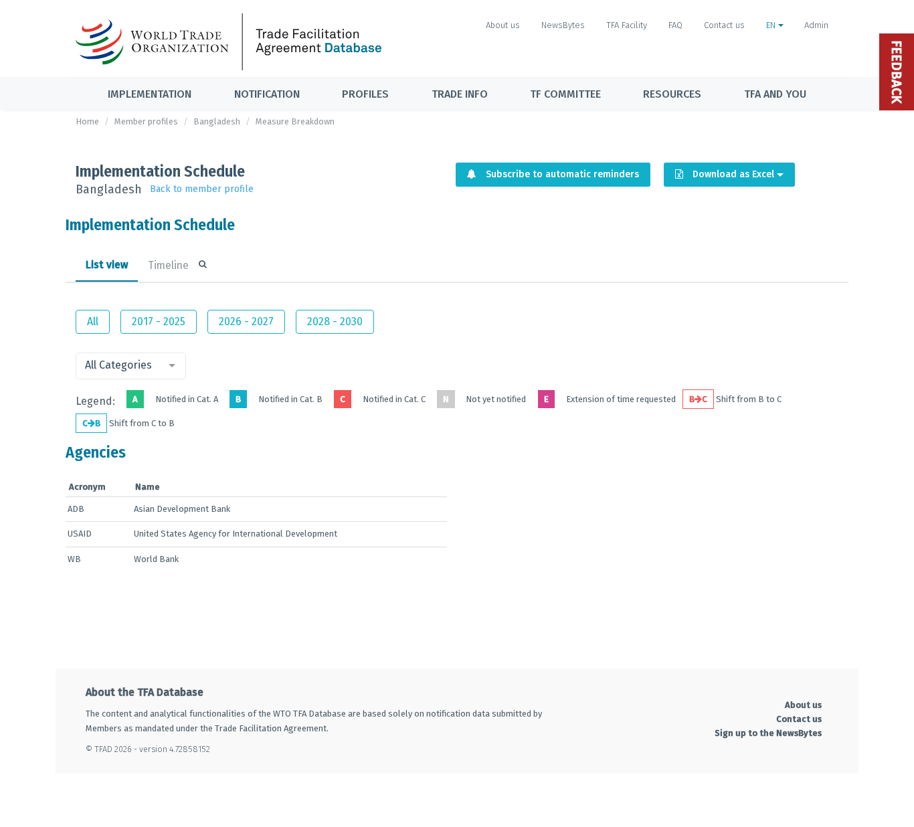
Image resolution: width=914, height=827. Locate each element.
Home (87, 121)
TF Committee (565, 94)
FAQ (675, 25)
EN (772, 25)
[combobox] (131, 366)
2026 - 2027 (246, 321)
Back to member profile (202, 189)
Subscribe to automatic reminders (561, 174)
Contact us (724, 25)
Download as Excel (733, 174)
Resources (672, 94)
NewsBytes (563, 25)
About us (503, 25)
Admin (816, 25)
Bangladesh (216, 121)
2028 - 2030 (335, 321)
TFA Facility (626, 25)
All (92, 321)
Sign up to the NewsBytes (768, 733)
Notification (267, 94)
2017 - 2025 (158, 321)
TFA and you (775, 94)
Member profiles (146, 121)
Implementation (149, 94)
